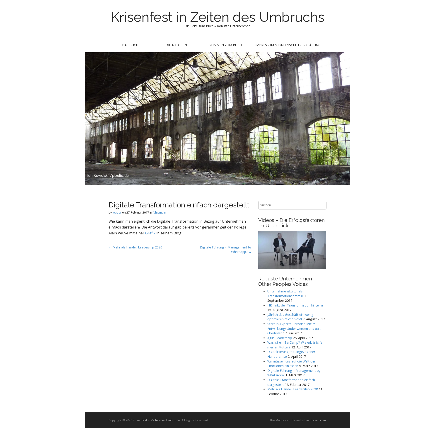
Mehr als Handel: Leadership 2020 (292, 389)
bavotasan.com (315, 420)
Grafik (150, 233)
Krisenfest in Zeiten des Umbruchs (217, 17)
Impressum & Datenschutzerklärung (288, 45)
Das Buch (130, 45)
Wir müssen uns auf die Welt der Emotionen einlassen (291, 363)
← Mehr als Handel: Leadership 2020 (135, 247)
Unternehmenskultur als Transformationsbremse (285, 293)
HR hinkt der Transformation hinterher (296, 305)
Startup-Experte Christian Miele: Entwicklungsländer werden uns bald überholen (294, 328)
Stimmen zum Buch (225, 45)
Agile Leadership (279, 338)
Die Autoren (176, 45)
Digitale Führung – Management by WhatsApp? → (225, 249)
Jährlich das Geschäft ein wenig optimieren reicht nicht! (290, 316)
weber (117, 212)
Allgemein (159, 212)
